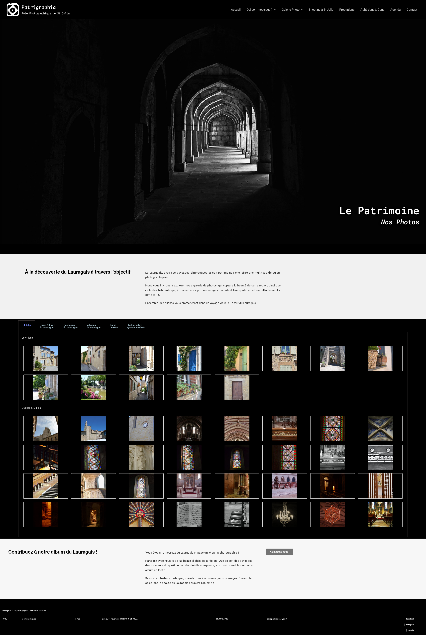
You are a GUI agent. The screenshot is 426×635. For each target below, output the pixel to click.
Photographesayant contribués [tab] (136, 326)
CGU (5, 619)
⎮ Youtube (410, 630)
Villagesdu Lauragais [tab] (94, 326)
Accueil (236, 9)
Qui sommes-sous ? (260, 9)
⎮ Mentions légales (28, 619)
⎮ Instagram (409, 625)
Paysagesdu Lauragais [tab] (71, 326)
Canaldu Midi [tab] (114, 326)
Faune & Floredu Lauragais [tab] (47, 326)
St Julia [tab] (27, 325)
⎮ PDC (77, 619)
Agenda (395, 9)
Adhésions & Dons (372, 9)
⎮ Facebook (409, 619)
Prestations (346, 9)
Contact (412, 9)
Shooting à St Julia (321, 9)
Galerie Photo (291, 9)
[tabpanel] (213, 434)
